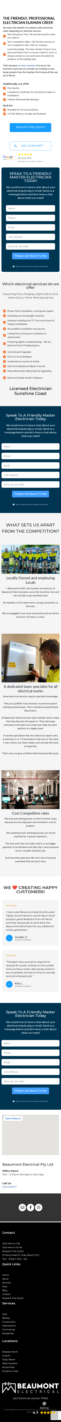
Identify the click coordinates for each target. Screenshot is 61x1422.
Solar (4, 1286)
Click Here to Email (12, 1247)
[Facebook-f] (30, 1207)
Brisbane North (10, 1351)
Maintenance (9, 1325)
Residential (8, 1333)
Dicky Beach (8, 1359)
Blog (4, 1290)
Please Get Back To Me (30, 256)
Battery (6, 1318)
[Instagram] (38, 1207)
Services (6, 1282)
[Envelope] (22, 1207)
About (5, 1279)
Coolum (6, 1355)
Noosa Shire (8, 1367)
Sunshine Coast (10, 1371)
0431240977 (9, 1187)
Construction (9, 1322)
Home (5, 1275)
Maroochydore (9, 1363)
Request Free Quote (13, 1251)
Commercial (8, 1329)
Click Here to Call (11, 1243)
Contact (6, 1294)
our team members (27, 66)
